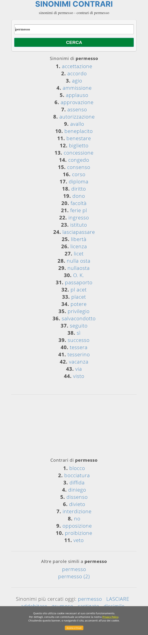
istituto (78, 224)
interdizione (77, 511)
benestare (78, 138)
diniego (77, 489)
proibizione (78, 532)
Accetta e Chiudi (74, 628)
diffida (77, 482)
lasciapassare (78, 231)
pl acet (79, 289)
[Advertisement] (74, 427)
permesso (74, 569)
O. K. (78, 275)
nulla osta (78, 260)
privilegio (79, 311)
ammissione (77, 87)
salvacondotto (79, 318)
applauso (77, 95)
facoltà (79, 203)
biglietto (78, 145)
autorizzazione (77, 116)
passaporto (78, 282)
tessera (79, 347)
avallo (77, 123)
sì (78, 332)
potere (79, 303)
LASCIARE (117, 598)
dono (78, 195)
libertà (78, 239)
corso (78, 174)
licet (79, 253)
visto (78, 376)
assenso (77, 109)
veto (78, 540)
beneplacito (78, 131)
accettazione (77, 66)
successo (79, 340)
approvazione (77, 102)
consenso (78, 167)
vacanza (78, 361)
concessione (78, 152)
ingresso (78, 217)
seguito (79, 325)
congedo (78, 159)
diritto (78, 188)
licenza (78, 246)
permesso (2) (74, 576)
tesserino (79, 354)
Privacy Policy (110, 617)
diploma (78, 181)
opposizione (77, 525)
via (78, 368)
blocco (77, 468)
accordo (77, 73)
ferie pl (78, 210)
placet (78, 296)
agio (77, 80)
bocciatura (77, 475)
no (77, 518)
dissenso (77, 496)
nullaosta (79, 267)
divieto (77, 504)
